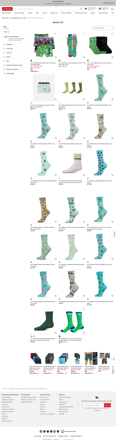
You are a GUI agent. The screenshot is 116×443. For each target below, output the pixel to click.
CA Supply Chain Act (63, 436)
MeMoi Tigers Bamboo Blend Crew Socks (72, 301)
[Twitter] (41, 431)
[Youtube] (54, 431)
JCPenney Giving (63, 409)
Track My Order (6, 397)
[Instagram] (44, 431)
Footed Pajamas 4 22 (21, 388)
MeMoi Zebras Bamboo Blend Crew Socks (70, 144)
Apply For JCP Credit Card (28, 399)
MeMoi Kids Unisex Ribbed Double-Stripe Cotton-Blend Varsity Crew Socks (70, 181)
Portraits (42, 407)
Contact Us (5, 404)
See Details (96, 410)
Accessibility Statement (76, 436)
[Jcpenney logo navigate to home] (7, 9)
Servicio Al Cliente (7, 421)
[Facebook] (48, 431)
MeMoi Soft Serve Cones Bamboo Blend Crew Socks (43, 181)
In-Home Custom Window (47, 414)
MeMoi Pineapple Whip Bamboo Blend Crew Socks (71, 265)
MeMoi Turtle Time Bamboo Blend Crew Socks (100, 302)
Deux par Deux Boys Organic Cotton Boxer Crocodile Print (42, 106)
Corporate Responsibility (66, 407)
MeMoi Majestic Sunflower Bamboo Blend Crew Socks (42, 228)
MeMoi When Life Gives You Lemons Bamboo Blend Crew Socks (99, 228)
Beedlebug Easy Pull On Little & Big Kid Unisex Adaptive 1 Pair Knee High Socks (70, 339)
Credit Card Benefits (27, 402)
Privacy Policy (37, 436)
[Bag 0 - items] (112, 9)
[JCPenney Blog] (58, 431)
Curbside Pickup (44, 399)
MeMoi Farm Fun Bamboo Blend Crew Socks (99, 144)
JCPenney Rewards (7, 402)
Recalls (4, 414)
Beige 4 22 (12, 388)
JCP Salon (42, 404)
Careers (61, 399)
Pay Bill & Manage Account (28, 397)
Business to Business (65, 397)
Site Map (61, 414)
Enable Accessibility (109, 3)
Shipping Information (8, 409)
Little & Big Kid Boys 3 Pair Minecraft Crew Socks (99, 63)
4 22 (46, 388)
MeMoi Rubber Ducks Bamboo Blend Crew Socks (42, 265)
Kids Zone (43, 411)
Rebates (4, 418)
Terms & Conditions (47, 439)
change (22, 38)
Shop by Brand (63, 411)
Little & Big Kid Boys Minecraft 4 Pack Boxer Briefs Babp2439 (43, 63)
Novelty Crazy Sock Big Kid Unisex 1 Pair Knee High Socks (72, 63)
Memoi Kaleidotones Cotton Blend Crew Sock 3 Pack (72, 106)
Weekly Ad (43, 402)
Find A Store (43, 397)
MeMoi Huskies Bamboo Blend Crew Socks (42, 144)
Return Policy (6, 407)
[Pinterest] (51, 431)
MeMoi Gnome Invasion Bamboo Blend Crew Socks (71, 228)
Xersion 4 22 (36, 388)
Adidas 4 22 (42, 388)
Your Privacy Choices (48, 436)
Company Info (63, 402)
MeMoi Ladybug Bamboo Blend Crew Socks (99, 181)
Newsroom (62, 404)
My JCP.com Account (8, 399)
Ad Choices (56, 439)
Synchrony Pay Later (8, 411)
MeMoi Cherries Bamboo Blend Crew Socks (99, 265)
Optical (42, 409)
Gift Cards (5, 416)
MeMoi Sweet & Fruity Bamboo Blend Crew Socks (42, 302)
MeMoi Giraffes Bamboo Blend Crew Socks (99, 106)
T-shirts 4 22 (29, 388)
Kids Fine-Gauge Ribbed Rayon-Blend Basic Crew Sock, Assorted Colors (42, 339)
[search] (81, 9)
